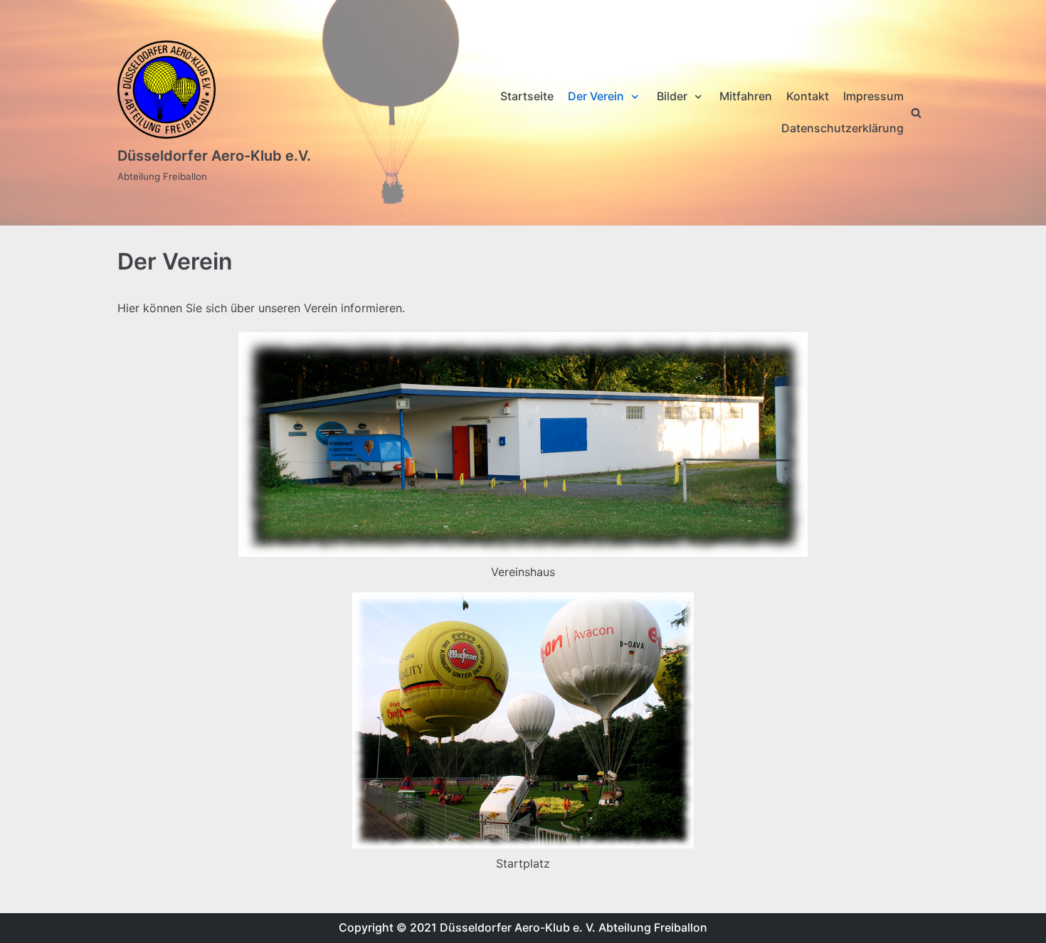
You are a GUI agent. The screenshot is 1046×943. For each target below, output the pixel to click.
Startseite (527, 96)
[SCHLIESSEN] (916, 112)
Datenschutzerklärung (842, 128)
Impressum (873, 96)
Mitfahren (745, 96)
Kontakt (807, 96)
